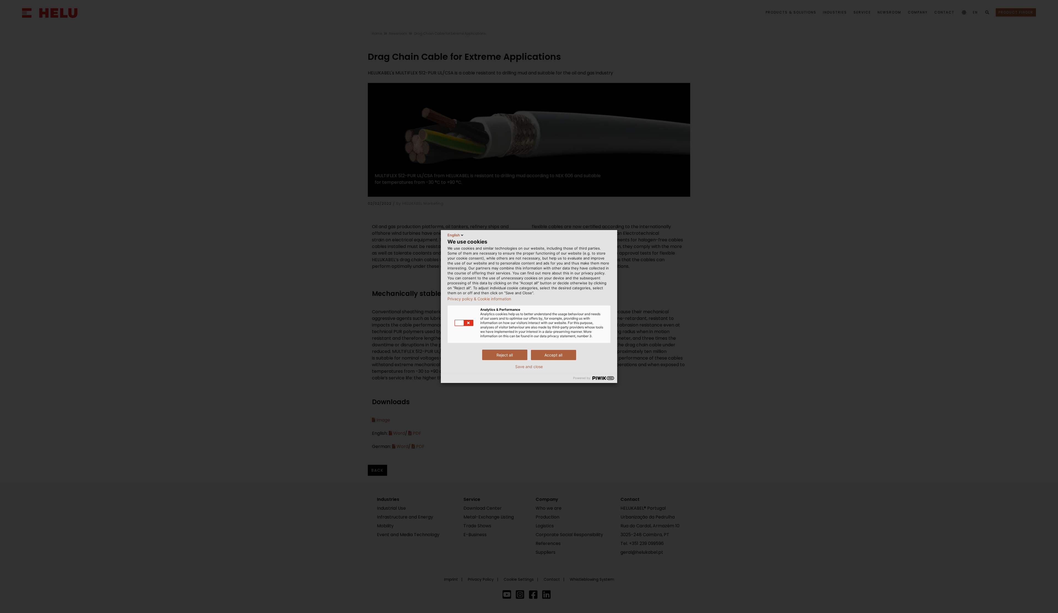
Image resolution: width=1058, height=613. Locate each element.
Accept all (553, 355)
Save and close (529, 366)
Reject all (504, 355)
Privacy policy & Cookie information (479, 299)
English (453, 235)
